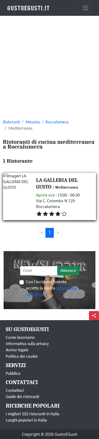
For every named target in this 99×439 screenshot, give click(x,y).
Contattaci (15, 391)
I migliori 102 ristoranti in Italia (32, 414)
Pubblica (13, 374)
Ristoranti (11, 122)
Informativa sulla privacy (27, 344)
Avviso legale (17, 350)
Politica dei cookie (22, 357)
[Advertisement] (49, 67)
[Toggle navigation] (85, 8)
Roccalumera (56, 122)
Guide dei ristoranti (22, 397)
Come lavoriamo (20, 338)
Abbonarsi (68, 271)
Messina (32, 122)
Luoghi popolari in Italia (26, 420)
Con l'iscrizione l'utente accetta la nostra (51, 288)
